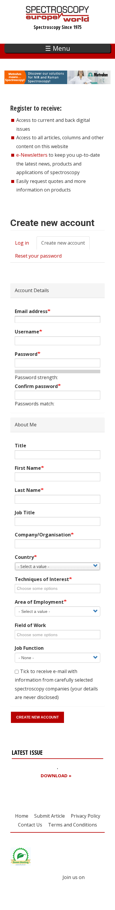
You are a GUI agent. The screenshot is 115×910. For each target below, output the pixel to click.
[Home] (58, 19)
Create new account (65, 245)
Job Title (25, 512)
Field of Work (30, 625)
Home (21, 816)
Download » (56, 775)
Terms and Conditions (72, 824)
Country (24, 557)
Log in (22, 243)
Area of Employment (39, 602)
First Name (28, 468)
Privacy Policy (85, 816)
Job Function (29, 648)
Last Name (28, 490)
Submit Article (49, 816)
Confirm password (36, 386)
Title (20, 445)
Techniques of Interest (42, 579)
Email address (31, 311)
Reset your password (38, 256)
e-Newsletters (31, 155)
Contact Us (30, 824)
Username (27, 331)
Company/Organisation (43, 534)
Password (26, 354)
